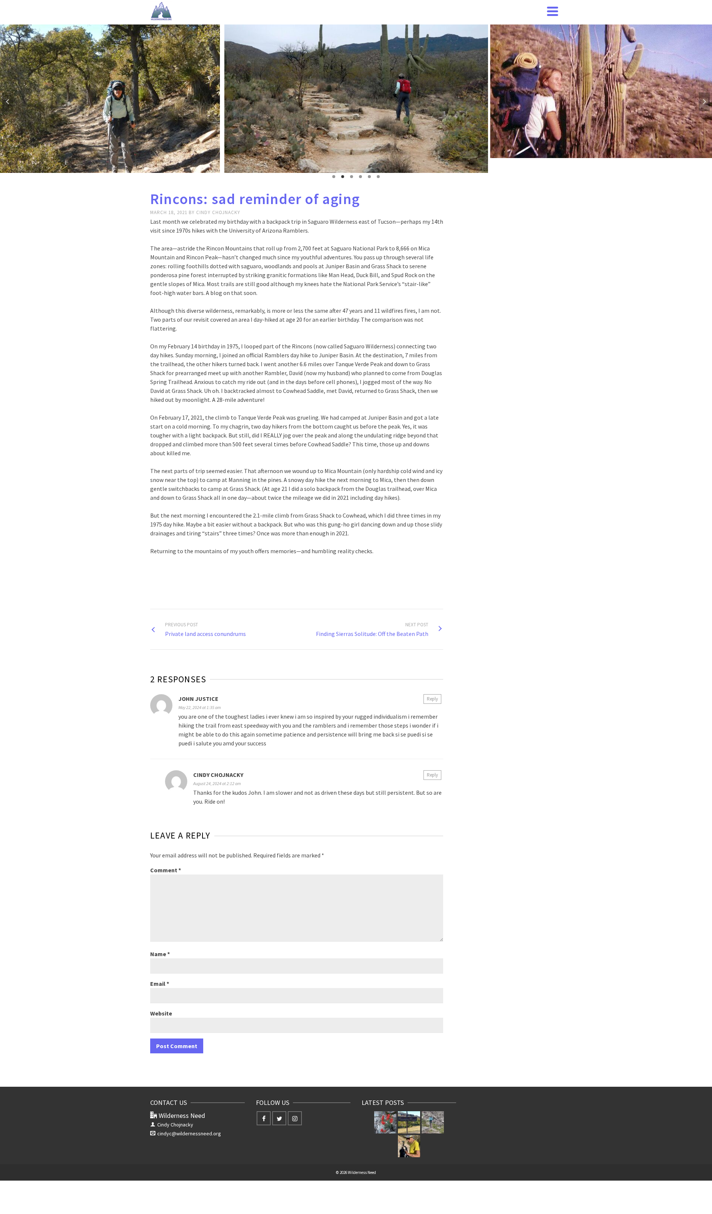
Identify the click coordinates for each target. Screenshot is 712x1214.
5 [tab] (369, 176)
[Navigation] (552, 11)
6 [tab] (378, 176)
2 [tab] (342, 176)
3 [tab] (351, 176)
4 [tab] (360, 176)
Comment (165, 870)
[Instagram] (295, 1118)
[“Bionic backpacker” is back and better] (433, 1122)
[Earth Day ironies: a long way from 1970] (385, 1122)
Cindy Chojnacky (218, 212)
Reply (432, 699)
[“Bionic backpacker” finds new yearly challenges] (409, 1146)
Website (161, 1013)
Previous (7, 101)
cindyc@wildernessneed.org (189, 1133)
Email (159, 983)
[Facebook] (264, 1118)
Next (704, 101)
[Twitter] (279, 1118)
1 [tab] (333, 176)
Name (160, 954)
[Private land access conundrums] (409, 1122)
